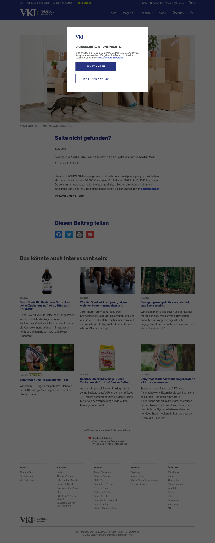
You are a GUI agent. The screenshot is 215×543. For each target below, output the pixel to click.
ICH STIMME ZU (96, 66)
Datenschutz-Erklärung (111, 57)
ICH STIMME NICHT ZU (96, 78)
